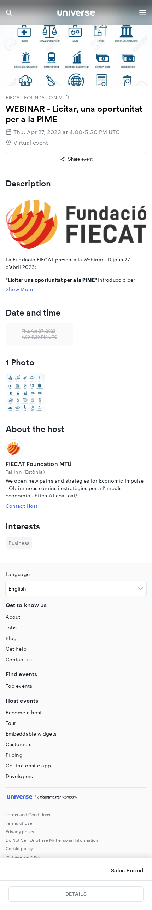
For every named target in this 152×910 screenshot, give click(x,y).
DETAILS (76, 894)
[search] (9, 12)
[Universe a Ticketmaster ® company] (76, 797)
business (18, 543)
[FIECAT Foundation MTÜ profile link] (76, 448)
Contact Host (21, 506)
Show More (19, 289)
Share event (80, 159)
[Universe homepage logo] (76, 14)
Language (18, 574)
